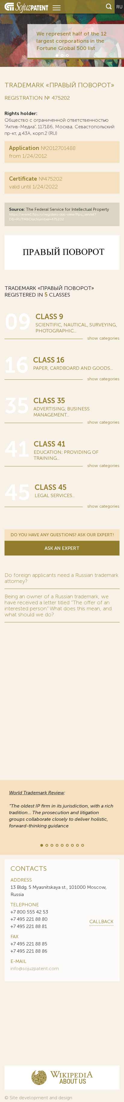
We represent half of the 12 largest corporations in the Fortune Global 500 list (71, 40)
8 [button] (77, 845)
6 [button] (67, 845)
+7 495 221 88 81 (29, 926)
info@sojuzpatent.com (35, 968)
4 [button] (56, 845)
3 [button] (67, 55)
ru (119, 7)
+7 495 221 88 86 (29, 951)
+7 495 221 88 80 (29, 919)
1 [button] (56, 55)
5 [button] (62, 845)
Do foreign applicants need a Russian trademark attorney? (61, 578)
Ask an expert (62, 548)
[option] (62, 33)
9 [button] (82, 845)
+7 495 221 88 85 (29, 944)
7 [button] (72, 845)
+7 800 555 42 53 (29, 912)
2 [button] (62, 55)
